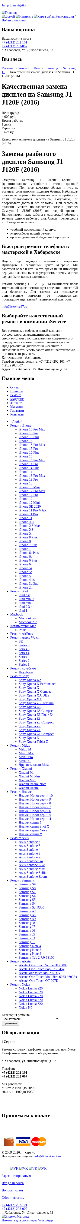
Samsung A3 (27, 919)
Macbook (16, 614)
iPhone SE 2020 (30, 506)
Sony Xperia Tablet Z (33, 741)
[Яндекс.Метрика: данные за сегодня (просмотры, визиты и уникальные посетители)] (15, 1216)
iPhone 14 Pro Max (32, 460)
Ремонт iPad (19, 591)
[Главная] (9, 12)
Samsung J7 (27, 926)
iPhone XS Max (30, 526)
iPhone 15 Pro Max (32, 445)
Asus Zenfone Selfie (32, 872)
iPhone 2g (25, 587)
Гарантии (17, 410)
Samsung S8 (27, 888)
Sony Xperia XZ (30, 680)
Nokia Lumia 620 (31, 1000)
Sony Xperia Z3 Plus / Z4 (36, 714)
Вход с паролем (13, 1183)
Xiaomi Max (27, 780)
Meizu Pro (26, 757)
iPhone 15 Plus (29, 452)
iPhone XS (26, 529)
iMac (22, 630)
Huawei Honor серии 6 (35, 811)
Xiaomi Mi (26, 772)
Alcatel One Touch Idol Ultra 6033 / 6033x (48, 977)
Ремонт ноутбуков (23, 668)
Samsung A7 (27, 911)
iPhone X (25, 533)
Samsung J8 (27, 923)
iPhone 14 (25, 472)
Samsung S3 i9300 (31, 907)
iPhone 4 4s (27, 579)
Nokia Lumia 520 (31, 1004)
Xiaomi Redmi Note (32, 784)
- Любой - (17, 421)
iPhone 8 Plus (28, 537)
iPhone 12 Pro (28, 495)
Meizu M (25, 749)
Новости (16, 391)
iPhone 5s (25, 568)
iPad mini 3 (26, 599)
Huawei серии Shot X (34, 826)
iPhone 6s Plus (29, 552)
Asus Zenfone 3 (29, 853)
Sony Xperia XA (30, 699)
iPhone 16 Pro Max (32, 429)
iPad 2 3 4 (25, 606)
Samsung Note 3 (30, 950)
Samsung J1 (27, 942)
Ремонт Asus (19, 838)
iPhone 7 (25, 549)
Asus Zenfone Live (32, 865)
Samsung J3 (27, 938)
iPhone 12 (25, 499)
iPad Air (24, 595)
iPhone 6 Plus (28, 560)
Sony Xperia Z (29, 738)
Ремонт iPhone (20, 425)
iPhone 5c (25, 572)
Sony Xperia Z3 (30, 718)
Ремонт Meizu (20, 745)
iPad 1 (23, 610)
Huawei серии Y (30, 834)
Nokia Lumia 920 (31, 988)
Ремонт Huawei (21, 792)
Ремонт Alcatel (20, 961)
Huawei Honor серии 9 (35, 799)
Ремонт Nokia (20, 984)
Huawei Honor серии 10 (36, 795)
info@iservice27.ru (15, 306)
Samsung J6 (27, 930)
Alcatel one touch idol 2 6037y (39, 973)
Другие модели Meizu (34, 765)
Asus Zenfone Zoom (33, 876)
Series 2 (24, 660)
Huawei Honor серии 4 (35, 818)
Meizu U (25, 761)
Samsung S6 (27, 896)
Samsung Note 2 (30, 953)
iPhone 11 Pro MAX (33, 510)
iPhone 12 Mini (29, 502)
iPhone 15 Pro (28, 448)
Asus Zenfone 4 (29, 849)
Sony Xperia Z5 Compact (36, 711)
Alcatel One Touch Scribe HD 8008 (43, 965)
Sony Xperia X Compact (35, 691)
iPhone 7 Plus (28, 545)
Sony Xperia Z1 (30, 730)
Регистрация (64, 16)
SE (21, 641)
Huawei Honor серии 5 (35, 815)
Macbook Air (28, 622)
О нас (14, 387)
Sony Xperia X (29, 687)
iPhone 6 (25, 564)
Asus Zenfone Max (32, 869)
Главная (7, 68)
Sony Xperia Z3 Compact (36, 722)
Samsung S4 (27, 903)
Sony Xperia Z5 (30, 707)
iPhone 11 (25, 518)
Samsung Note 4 (30, 946)
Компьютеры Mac (23, 626)
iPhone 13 (25, 483)
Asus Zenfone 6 (29, 842)
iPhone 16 (25, 441)
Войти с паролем (14, 20)
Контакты (17, 414)
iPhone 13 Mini (29, 487)
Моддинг (17, 399)
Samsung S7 (27, 892)
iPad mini (25, 603)
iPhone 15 (25, 456)
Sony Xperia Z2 (30, 726)
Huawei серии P (30, 822)
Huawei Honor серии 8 (35, 803)
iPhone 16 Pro (28, 433)
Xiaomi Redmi (29, 788)
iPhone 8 (25, 541)
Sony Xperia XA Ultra (34, 695)
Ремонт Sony (19, 676)
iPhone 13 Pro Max (32, 475)
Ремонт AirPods (21, 633)
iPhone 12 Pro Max (32, 491)
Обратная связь (13, 1197)
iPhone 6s (25, 556)
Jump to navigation (14, 5)
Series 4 (24, 653)
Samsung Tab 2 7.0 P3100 (36, 957)
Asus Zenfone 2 (29, 857)
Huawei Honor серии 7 (35, 807)
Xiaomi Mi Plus (29, 776)
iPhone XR (26, 522)
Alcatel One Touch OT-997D (38, 980)
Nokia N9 (25, 1007)
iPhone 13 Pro (28, 479)
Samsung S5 (27, 899)
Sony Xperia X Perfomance (37, 684)
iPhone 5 (25, 576)
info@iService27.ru (47, 1156)
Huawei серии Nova (33, 830)
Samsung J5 (27, 934)
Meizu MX (26, 753)
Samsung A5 (27, 915)
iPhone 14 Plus (29, 468)
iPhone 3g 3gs (28, 583)
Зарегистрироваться (16, 1176)
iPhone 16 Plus (29, 437)
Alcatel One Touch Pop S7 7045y (41, 969)
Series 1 (24, 664)
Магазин (16, 406)
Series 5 (24, 649)
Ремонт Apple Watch (24, 637)
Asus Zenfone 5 (29, 845)
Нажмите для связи (27, 1220)
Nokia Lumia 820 (31, 992)
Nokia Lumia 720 (31, 996)
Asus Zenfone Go (31, 861)
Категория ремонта (16, 1015)
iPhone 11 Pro (28, 514)
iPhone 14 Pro (28, 464)
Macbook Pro (28, 618)
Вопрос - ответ (12, 1190)
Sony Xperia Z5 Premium (36, 703)
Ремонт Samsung (46, 68)
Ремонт (23, 68)
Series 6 (24, 645)
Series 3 (24, 657)
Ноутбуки (26, 672)
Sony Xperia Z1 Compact (36, 734)
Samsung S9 (27, 884)
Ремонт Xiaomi (21, 768)
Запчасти (16, 403)
